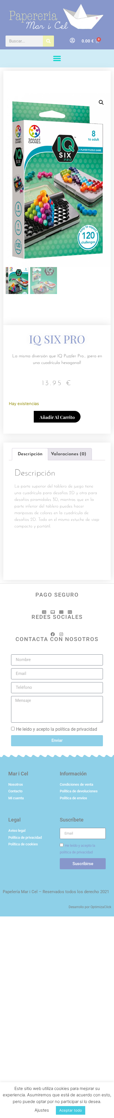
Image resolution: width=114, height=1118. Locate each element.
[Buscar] (48, 41)
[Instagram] (61, 634)
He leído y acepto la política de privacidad (56, 729)
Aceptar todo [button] (70, 1110)
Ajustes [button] (42, 1110)
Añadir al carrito (57, 417)
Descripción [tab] (30, 454)
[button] (57, 58)
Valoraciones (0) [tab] (68, 454)
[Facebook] (53, 634)
